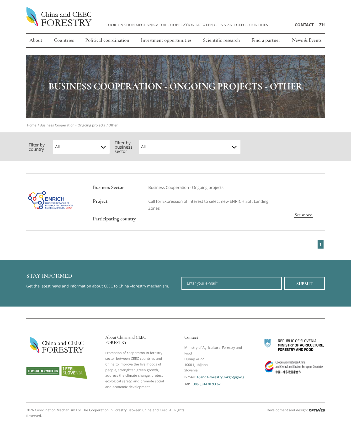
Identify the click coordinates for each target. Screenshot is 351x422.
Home (31, 125)
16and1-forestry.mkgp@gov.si (221, 377)
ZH (322, 24)
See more (303, 215)
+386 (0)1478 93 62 (206, 384)
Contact (304, 24)
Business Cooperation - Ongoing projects (72, 125)
